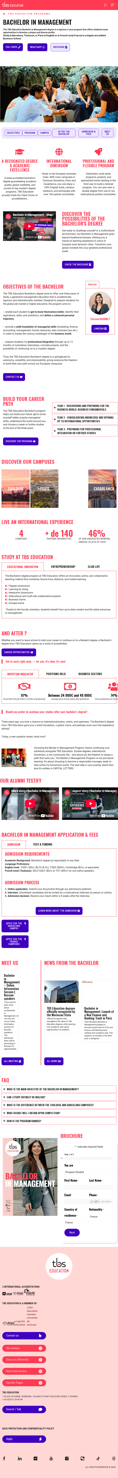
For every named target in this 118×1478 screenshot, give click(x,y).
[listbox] (88, 1172)
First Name (71, 1180)
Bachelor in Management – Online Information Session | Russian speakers (12, 987)
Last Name (96, 1180)
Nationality (96, 1209)
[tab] (92, 284)
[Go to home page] (59, 1266)
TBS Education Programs (29, 14)
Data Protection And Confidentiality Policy (28, 1428)
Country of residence (70, 1212)
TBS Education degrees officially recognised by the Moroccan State (61, 1011)
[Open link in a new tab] (7, 1293)
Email (68, 1195)
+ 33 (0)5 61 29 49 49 (12, 1399)
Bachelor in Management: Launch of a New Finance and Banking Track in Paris (99, 1013)
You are (68, 1165)
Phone (93, 1195)
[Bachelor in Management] (12, 4)
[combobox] (94, 1202)
